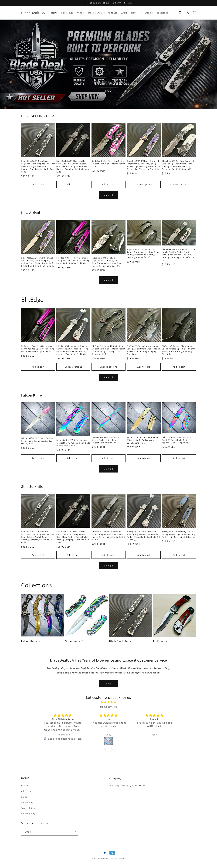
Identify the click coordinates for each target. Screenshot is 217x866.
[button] (80, 12)
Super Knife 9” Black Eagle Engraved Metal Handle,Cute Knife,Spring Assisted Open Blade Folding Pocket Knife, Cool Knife (107, 262)
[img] (108, 702)
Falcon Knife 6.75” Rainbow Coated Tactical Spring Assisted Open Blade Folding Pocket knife (73, 443)
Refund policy (28, 813)
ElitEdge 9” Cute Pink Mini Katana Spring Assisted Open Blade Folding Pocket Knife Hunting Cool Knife (73, 261)
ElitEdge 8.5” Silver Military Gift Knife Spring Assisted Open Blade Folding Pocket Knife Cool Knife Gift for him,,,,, (143, 535)
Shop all (108, 90)
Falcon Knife (29, 641)
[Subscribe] (74, 832)
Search (24, 785)
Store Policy (27, 802)
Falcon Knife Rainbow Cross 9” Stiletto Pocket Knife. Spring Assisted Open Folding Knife (106, 440)
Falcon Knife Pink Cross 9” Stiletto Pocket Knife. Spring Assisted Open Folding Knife (37, 441)
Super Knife (72, 641)
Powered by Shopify (117, 859)
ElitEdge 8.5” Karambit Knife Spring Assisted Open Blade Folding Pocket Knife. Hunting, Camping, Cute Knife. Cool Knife (108, 350)
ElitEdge (158, 641)
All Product (27, 791)
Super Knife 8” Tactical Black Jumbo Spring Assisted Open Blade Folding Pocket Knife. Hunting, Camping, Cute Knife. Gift (143, 253)
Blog (108, 683)
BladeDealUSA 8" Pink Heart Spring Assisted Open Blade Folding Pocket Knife (108, 164)
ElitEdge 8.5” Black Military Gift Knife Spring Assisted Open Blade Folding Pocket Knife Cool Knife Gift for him (108, 535)
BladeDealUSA (118, 641)
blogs (24, 796)
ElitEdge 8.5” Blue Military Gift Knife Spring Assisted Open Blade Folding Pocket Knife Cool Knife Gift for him (178, 534)
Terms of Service (29, 808)
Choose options (144, 184)
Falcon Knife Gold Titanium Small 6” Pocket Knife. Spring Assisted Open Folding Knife (142, 440)
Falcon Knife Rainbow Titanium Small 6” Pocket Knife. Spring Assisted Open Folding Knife (176, 440)
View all (108, 195)
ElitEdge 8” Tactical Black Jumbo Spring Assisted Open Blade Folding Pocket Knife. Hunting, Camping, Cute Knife (143, 350)
